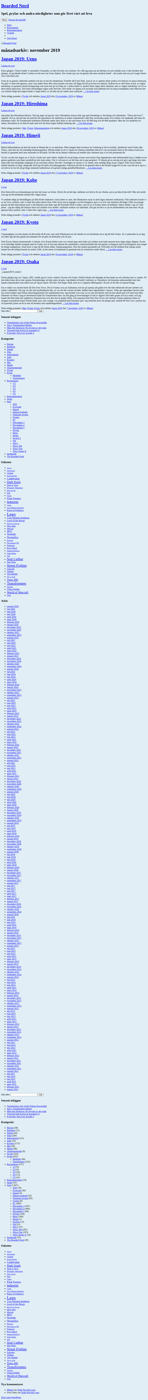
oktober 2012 (13, 1034)
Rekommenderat (14, 30)
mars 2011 (11, 1084)
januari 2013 (12, 1027)
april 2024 (11, 679)
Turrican (10, 587)
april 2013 (11, 1019)
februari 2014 (13, 993)
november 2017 (14, 875)
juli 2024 (11, 671)
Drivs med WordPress (11, 1397)
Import (16, 409)
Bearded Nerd (15, 5)
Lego (11, 514)
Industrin (12, 502)
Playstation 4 (18, 425)
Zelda (9, 595)
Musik (10, 365)
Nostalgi (11, 534)
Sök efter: (5, 311)
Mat (24, 128)
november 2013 (14, 1000)
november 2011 (14, 1063)
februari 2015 (13, 961)
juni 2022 (11, 734)
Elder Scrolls (11, 490)
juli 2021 (11, 763)
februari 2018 (13, 867)
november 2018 (14, 844)
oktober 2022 (13, 724)
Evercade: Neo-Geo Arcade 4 (20, 333)
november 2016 (14, 906)
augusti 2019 (13, 823)
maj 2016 (11, 922)
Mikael (79, 96)
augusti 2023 (13, 698)
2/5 (14, 386)
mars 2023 (11, 711)
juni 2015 (11, 951)
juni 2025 (11, 643)
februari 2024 (13, 684)
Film (9, 352)
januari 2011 (12, 1089)
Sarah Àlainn (11, 553)
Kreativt (10, 360)
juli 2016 (11, 917)
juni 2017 (11, 888)
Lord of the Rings (16, 520)
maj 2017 (11, 891)
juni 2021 (11, 765)
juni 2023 (11, 703)
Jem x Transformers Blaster (19, 325)
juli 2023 (11, 700)
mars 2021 (11, 773)
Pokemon (11, 545)
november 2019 (14, 815)
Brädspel (11, 347)
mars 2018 (11, 865)
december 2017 (14, 872)
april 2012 (11, 1050)
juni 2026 (11, 611)
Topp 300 (12, 579)
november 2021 (14, 752)
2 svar (4, 187)
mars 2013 (11, 1021)
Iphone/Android (20, 412)
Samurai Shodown (13, 551)
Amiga (9, 468)
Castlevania (13, 478)
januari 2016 (12, 933)
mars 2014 (11, 990)
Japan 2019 (45, 96)
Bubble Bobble (12, 476)
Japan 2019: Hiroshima (24, 103)
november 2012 (14, 1032)
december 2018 (14, 841)
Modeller (17, 375)
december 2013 (14, 998)
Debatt (10, 349)
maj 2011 (11, 1079)
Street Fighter (17, 565)
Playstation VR (13, 543)
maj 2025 (11, 645)
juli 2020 (11, 794)
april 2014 (11, 987)
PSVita (16, 430)
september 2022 (14, 726)
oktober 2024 (13, 664)
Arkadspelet (11, 471)
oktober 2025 (13, 632)
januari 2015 (12, 964)
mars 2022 (11, 742)
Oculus (16, 417)
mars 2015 (11, 959)
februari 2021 (13, 776)
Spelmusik (11, 454)
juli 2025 (11, 640)
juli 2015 (11, 948)
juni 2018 (11, 857)
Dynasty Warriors (15, 488)
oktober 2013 (13, 1003)
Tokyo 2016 (11, 577)
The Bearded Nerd (15, 456)
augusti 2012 (13, 1040)
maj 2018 (11, 859)
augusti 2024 (13, 669)
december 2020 (14, 781)
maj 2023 (11, 705)
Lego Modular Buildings (18, 518)
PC (14, 420)
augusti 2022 (13, 729)
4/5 (14, 391)
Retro (15, 433)
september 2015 (14, 943)
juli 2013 (11, 1011)
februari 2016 (13, 930)
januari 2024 (12, 687)
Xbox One (17, 448)
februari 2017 (13, 899)
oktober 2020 (13, 786)
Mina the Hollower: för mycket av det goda (26, 328)
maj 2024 (11, 677)
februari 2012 (13, 1055)
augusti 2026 (13, 606)
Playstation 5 (18, 428)
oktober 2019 (13, 818)
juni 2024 (11, 674)
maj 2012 (11, 1047)
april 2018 (11, 862)
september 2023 (14, 695)
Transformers (19, 378)
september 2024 (14, 666)
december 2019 (14, 812)
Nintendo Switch (20, 414)
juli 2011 (11, 1074)
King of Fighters (15, 510)
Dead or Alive (12, 485)
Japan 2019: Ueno (19, 58)
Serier (9, 399)
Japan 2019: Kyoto (20, 222)
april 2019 (11, 831)
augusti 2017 (13, 883)
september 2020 (14, 789)
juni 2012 (11, 1045)
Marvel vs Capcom (13, 523)
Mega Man (11, 526)
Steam (15, 435)
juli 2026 (11, 609)
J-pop (9, 505)
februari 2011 (13, 1087)
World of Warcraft (17, 592)
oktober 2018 (13, 846)
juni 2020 (11, 797)
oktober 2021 (13, 755)
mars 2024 (11, 682)
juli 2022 (11, 731)
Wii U (15, 443)
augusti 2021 (13, 760)
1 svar (4, 229)
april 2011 (11, 1081)
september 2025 (14, 635)
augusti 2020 (13, 792)
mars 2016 (11, 927)
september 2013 (14, 1006)
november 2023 (14, 690)
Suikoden (11, 569)
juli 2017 (11, 886)
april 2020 (11, 802)
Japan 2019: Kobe (19, 180)
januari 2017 (12, 901)
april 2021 (11, 771)
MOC (9, 531)
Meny (4, 20)
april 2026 (11, 617)
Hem (9, 25)
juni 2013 (11, 1013)
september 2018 (14, 849)
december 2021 (14, 750)
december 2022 (14, 718)
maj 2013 (11, 1016)
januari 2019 (12, 839)
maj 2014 (11, 985)
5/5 (14, 394)
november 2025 (14, 630)
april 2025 (11, 648)
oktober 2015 (13, 940)
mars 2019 (11, 833)
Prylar (37, 308)
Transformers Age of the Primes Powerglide (27, 322)
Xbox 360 (17, 446)
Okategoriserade (14, 367)
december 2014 (14, 966)
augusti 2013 (13, 1008)
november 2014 (14, 969)
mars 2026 (11, 619)
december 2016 (14, 904)
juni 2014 (11, 982)
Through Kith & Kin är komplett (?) (23, 330)
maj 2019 (11, 828)
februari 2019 (13, 836)
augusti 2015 (13, 946)
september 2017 (14, 880)
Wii (14, 441)
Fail (8, 493)
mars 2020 (11, 805)
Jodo (9, 357)
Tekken (10, 571)
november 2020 (14, 784)
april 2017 (11, 893)
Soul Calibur (15, 559)
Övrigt (25, 96)
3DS (15, 404)
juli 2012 (11, 1042)
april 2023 (11, 708)
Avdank (10, 33)
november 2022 (14, 721)
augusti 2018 (13, 852)
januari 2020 (12, 810)
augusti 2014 (13, 977)
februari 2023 (13, 713)
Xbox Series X (19, 451)
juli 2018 (11, 854)
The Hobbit (12, 574)
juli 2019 (11, 825)
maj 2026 (11, 614)
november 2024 (14, 661)
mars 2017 (11, 896)
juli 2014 (11, 980)
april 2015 (11, 956)
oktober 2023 (13, 692)
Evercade (17, 407)
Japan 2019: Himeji (20, 135)
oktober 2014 (13, 972)
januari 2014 (12, 995)
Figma (9, 496)
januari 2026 (12, 624)
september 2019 (14, 820)
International (12, 354)
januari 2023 (12, 716)
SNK (8, 556)
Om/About (12, 38)
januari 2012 (12, 1058)
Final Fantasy (14, 498)
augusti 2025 (13, 637)
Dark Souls (14, 482)
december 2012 (14, 1029)
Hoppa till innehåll (17, 20)
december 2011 (14, 1061)
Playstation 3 (18, 422)
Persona (10, 540)
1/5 (14, 383)
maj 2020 (11, 799)
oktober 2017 (13, 878)
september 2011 (14, 1068)
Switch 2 (17, 438)
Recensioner (12, 27)
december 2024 (14, 658)
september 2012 (14, 1037)
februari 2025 (13, 653)
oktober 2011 (13, 1066)
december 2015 (14, 935)
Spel (9, 401)
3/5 (14, 388)
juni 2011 (11, 1076)
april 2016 (11, 925)
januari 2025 (12, 656)
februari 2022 (13, 745)
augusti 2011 (12, 1071)
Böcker (10, 344)
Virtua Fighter (13, 589)
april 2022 (11, 739)
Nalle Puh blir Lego (26, 1390)
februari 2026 (13, 622)
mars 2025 (11, 651)
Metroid (10, 529)
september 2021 (14, 758)
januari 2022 (12, 747)
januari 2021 (12, 778)
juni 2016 (11, 919)
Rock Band (12, 548)
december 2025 (14, 627)
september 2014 (14, 974)
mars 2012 (11, 1053)
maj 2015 (11, 953)
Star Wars (11, 562)
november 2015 (14, 938)
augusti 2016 (13, 914)
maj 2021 (11, 768)
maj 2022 (11, 737)
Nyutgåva (12, 537)
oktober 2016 (13, 909)
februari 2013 (13, 1024)
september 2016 (14, 912)
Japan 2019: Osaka (20, 261)
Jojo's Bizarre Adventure (15, 508)
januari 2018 (12, 870)
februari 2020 (13, 807)
